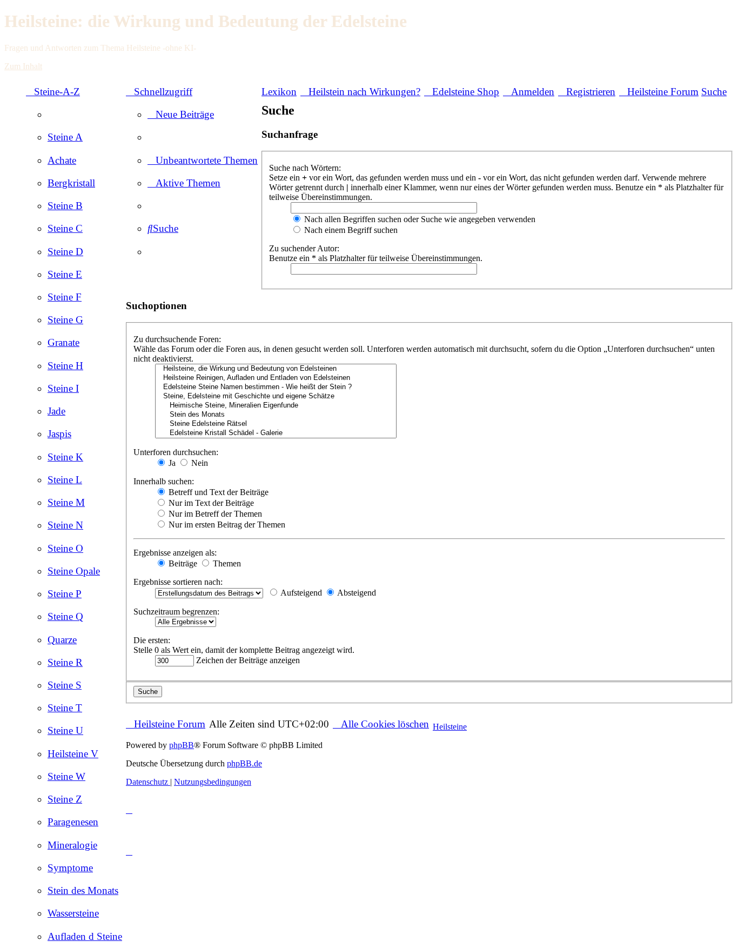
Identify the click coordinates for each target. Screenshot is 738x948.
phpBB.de (244, 763)
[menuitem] (65, 137)
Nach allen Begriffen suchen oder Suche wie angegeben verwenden (418, 219)
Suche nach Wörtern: (305, 167)
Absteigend (356, 592)
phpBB (181, 745)
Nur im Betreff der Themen (214, 513)
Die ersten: (151, 640)
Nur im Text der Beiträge (210, 503)
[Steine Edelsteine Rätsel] (276, 424)
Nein (198, 463)
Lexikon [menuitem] (279, 91)
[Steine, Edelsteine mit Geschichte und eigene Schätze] (276, 396)
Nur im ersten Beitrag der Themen (225, 524)
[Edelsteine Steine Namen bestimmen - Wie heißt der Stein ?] (276, 387)
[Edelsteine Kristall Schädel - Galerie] (276, 433)
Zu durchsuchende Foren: (177, 339)
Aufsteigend (300, 592)
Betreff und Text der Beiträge (217, 492)
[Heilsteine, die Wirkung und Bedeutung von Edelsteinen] (276, 368)
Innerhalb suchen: (163, 481)
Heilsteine (450, 726)
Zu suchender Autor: (304, 248)
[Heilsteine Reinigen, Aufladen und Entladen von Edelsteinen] (276, 378)
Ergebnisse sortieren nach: (178, 581)
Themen (226, 563)
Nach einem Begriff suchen (350, 230)
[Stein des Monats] (276, 414)
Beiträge (181, 563)
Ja (171, 463)
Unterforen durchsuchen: (175, 452)
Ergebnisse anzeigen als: (175, 552)
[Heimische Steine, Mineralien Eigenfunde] (276, 405)
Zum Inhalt (23, 66)
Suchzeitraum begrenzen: (176, 611)
